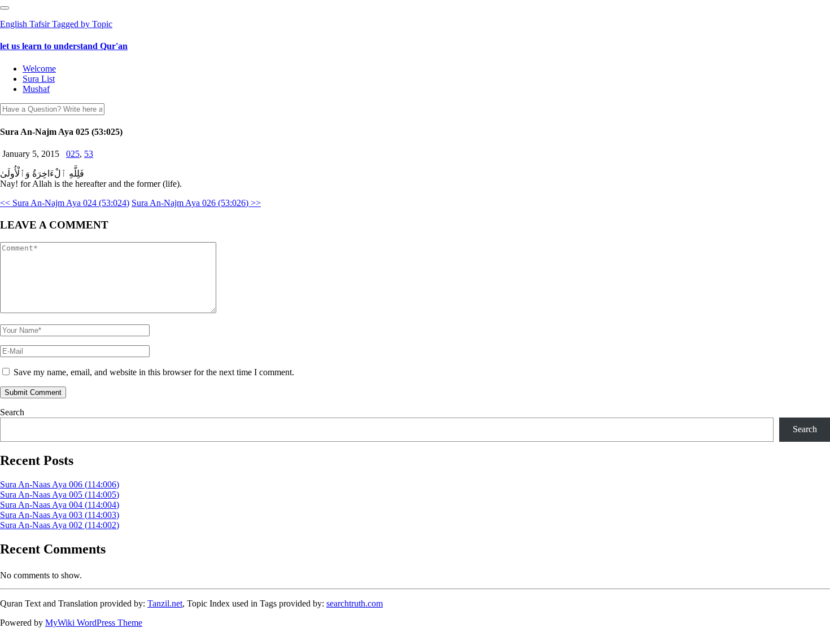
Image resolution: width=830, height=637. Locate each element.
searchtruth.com (354, 603)
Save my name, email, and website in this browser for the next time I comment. (154, 372)
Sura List (39, 79)
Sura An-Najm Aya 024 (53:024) (64, 203)
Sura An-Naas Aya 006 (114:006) (59, 484)
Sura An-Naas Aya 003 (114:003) (59, 515)
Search (12, 412)
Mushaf (36, 89)
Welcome (39, 68)
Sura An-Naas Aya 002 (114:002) (59, 525)
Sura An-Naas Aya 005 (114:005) (59, 494)
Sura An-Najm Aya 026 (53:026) (196, 203)
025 (73, 154)
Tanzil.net (164, 603)
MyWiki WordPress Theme (93, 622)
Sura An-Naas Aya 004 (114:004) (59, 504)
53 (88, 154)
